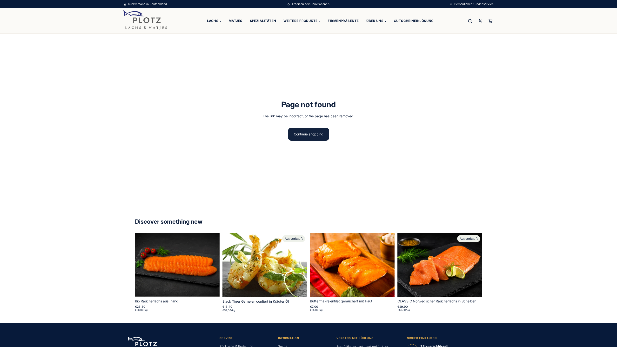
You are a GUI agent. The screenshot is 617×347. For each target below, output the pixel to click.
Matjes (235, 21)
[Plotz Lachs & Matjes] (145, 20)
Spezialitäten (263, 21)
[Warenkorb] (491, 21)
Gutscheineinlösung (414, 21)
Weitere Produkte (301, 21)
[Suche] (470, 21)
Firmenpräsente (343, 21)
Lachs (214, 21)
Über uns (376, 21)
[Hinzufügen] (387, 289)
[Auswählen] (212, 289)
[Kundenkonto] (480, 21)
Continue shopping (308, 134)
